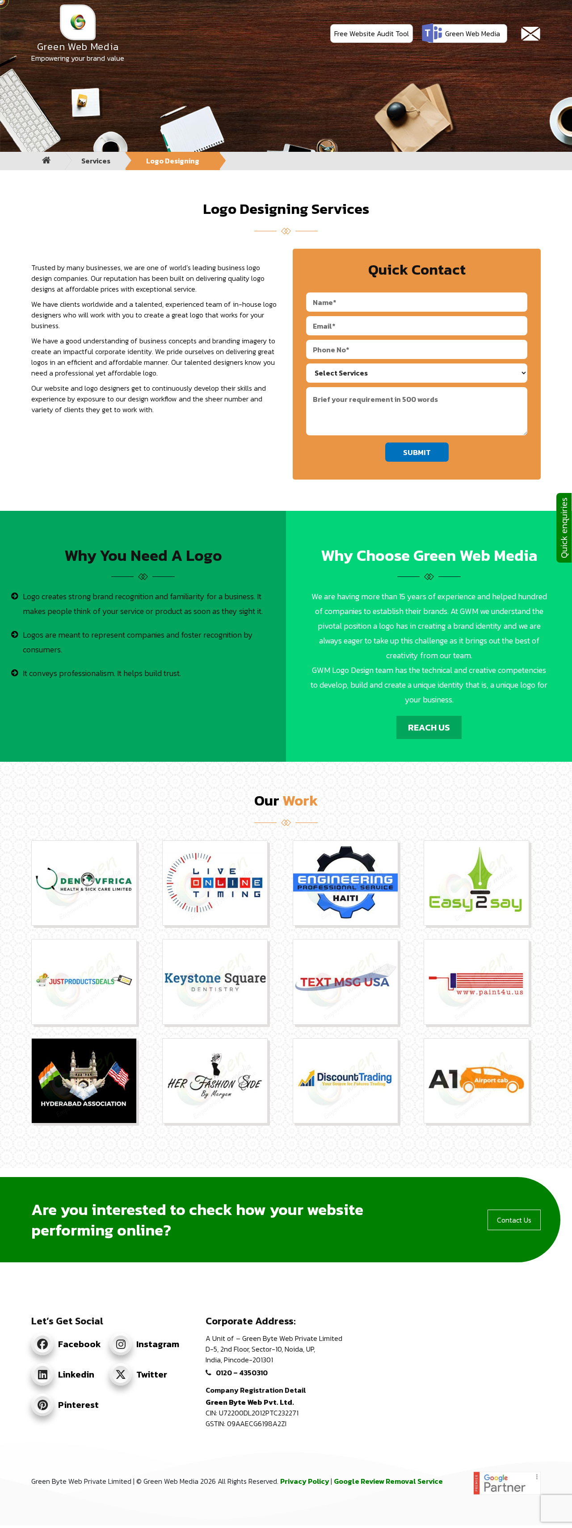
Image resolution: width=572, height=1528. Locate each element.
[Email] (531, 34)
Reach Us (429, 727)
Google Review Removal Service (388, 1481)
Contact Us (514, 1220)
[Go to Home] (46, 161)
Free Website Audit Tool (371, 33)
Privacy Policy (305, 1481)
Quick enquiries (564, 527)
